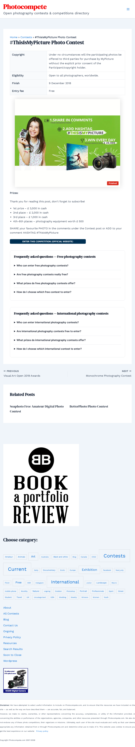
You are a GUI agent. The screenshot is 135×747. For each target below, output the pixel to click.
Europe (73, 570)
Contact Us (10, 625)
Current (17, 569)
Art (33, 556)
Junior (89, 583)
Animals (21, 557)
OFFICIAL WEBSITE (48, 241)
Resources (10, 643)
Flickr (7, 583)
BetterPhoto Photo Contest (89, 406)
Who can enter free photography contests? (42, 265)
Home (13, 37)
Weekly (74, 597)
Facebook (107, 570)
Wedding (62, 597)
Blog (74, 557)
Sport (111, 591)
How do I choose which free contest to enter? (44, 292)
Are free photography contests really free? (42, 274)
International (65, 582)
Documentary (49, 570)
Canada (84, 557)
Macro (114, 583)
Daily (36, 570)
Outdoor (58, 591)
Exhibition (89, 570)
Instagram (40, 583)
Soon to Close (12, 654)
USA (52, 597)
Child (94, 557)
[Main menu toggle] (128, 9)
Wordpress (10, 660)
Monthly (24, 591)
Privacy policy (42, 731)
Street (120, 591)
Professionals (98, 591)
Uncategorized (40, 597)
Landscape (101, 583)
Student (8, 597)
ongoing (47, 591)
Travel (19, 597)
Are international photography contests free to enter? (49, 331)
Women (96, 597)
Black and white (61, 557)
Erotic (62, 570)
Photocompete (25, 6)
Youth (106, 597)
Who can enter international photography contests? (48, 322)
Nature (36, 591)
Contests (26, 37)
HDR (29, 583)
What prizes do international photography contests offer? (51, 340)
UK (28, 597)
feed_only (119, 570)
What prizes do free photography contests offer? (46, 283)
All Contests (11, 613)
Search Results (13, 649)
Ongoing (8, 631)
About (7, 607)
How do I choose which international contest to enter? (49, 348)
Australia (45, 557)
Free (18, 582)
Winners (84, 597)
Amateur (9, 557)
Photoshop (71, 591)
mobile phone (10, 591)
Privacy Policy (12, 637)
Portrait (83, 591)
